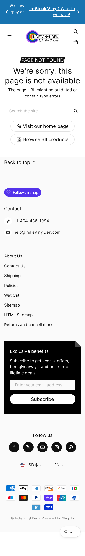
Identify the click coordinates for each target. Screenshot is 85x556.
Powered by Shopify (58, 518)
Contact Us (15, 266)
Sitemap (12, 305)
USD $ (32, 465)
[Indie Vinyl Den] (42, 36)
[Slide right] (78, 12)
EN (57, 465)
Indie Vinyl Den (27, 518)
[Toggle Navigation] (9, 37)
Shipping (12, 275)
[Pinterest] (71, 447)
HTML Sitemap (18, 314)
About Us (13, 256)
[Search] (76, 111)
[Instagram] (56, 447)
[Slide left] (6, 12)
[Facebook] (14, 447)
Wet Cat (11, 295)
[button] (76, 31)
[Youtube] (42, 447)
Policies (11, 285)
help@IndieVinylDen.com (37, 232)
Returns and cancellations (28, 324)
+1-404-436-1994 (31, 221)
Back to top (17, 162)
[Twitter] (28, 447)
